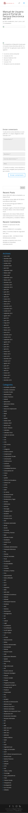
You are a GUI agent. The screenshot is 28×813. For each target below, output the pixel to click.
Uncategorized (7, 785)
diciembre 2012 (8, 334)
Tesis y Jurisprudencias (9, 775)
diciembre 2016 (8, 282)
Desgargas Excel (8, 511)
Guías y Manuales (8, 578)
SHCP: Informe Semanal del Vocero (13, 754)
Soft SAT (6, 761)
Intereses (6, 609)
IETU (5, 582)
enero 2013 (7, 332)
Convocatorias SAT (9, 470)
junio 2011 (6, 365)
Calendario (6, 430)
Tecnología (6, 773)
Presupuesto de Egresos (10, 685)
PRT (5, 694)
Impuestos (6, 587)
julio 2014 (6, 289)
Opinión (6, 659)
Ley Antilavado (7, 628)
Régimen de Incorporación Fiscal (12, 711)
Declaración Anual (8, 494)
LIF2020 (6, 637)
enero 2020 (7, 275)
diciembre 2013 (8, 306)
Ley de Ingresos (8, 630)
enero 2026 (7, 256)
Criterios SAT (7, 482)
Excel (5, 544)
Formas (6, 566)
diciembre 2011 (8, 358)
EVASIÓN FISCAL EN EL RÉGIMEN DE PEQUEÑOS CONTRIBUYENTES (12, 242)
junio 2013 (6, 320)
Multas (5, 642)
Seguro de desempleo (9, 749)
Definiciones (7, 504)
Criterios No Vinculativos (10, 480)
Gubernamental (8, 575)
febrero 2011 (7, 375)
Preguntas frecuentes (9, 682)
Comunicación (7, 459)
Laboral (6, 620)
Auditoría (6, 406)
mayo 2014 (7, 294)
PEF (5, 668)
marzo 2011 (7, 373)
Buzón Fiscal (7, 425)
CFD (5, 439)
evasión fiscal (7, 542)
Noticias (6, 649)
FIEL (5, 551)
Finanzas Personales (9, 556)
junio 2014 (6, 292)
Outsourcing (7, 661)
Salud (5, 740)
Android (6, 399)
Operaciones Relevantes (10, 656)
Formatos (6, 568)
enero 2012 (7, 356)
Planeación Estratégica (9, 673)
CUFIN (5, 485)
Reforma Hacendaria (9, 709)
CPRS (5, 475)
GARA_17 (5, 231)
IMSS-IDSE (6, 592)
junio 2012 (6, 346)
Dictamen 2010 (8, 516)
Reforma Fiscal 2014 (9, 706)
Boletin (5, 418)
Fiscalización (7, 561)
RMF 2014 (6, 732)
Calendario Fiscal (8, 432)
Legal (5, 623)
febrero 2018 (7, 280)
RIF (5, 723)
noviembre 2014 (8, 284)
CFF (5, 447)
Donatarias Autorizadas (10, 523)
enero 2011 (7, 377)
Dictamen (6, 513)
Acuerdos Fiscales (8, 392)
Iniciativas (6, 604)
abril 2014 (6, 296)
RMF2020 (6, 735)
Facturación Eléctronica (10, 549)
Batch (5, 411)
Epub (5, 535)
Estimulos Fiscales (8, 537)
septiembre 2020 (8, 270)
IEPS (5, 580)
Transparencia (7, 782)
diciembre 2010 (8, 380)
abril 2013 (6, 325)
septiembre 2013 (8, 313)
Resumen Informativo (9, 718)
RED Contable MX (9, 21)
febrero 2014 (7, 301)
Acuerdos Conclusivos (9, 389)
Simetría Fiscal (7, 756)
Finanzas (6, 554)
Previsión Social (8, 687)
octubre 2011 (7, 361)
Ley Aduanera (7, 625)
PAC (5, 663)
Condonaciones (8, 461)
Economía (6, 530)
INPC (5, 606)
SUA (5, 768)
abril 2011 (6, 370)
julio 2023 (6, 268)
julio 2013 (6, 318)
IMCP (5, 585)
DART (5, 489)
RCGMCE (6, 699)
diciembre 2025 (8, 258)
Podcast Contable (8, 678)
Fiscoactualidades (8, 563)
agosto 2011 (7, 363)
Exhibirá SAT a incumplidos (14, 229)
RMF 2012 (6, 730)
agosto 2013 (7, 315)
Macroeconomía (8, 640)
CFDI (5, 442)
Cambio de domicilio (9, 435)
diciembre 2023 (8, 265)
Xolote (4, 229)
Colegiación (7, 449)
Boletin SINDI (7, 420)
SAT (24, 21)
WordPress (18, 811)
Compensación (7, 454)
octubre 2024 (7, 263)
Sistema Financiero (8, 759)
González (5, 240)
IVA (5, 618)
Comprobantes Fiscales (10, 456)
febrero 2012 (7, 354)
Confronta (6, 463)
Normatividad (7, 647)
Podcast (6, 675)
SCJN (5, 744)
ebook (5, 525)
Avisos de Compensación (10, 408)
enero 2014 (7, 304)
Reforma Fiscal (7, 704)
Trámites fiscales (8, 780)
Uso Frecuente (7, 787)
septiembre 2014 (8, 287)
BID (5, 416)
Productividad (7, 692)
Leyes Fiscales (7, 632)
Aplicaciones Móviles (9, 404)
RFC (5, 720)
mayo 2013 (7, 323)
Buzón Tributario (8, 428)
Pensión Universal (8, 671)
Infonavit (6, 599)
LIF (4, 635)
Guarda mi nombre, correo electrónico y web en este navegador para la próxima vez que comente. (14, 169)
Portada (6, 680)
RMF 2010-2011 (8, 728)
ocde (5, 654)
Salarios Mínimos (8, 737)
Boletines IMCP (8, 423)
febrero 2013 (7, 330)
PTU (5, 697)
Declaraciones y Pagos (9, 499)
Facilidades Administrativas (10, 547)
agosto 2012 (7, 342)
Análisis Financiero (8, 397)
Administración (7, 394)
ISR (5, 616)
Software (6, 763)
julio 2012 (6, 344)
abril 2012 (6, 349)
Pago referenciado (8, 666)
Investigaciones (8, 613)
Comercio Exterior (8, 451)
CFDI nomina (7, 444)
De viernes (6, 492)
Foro (5, 573)
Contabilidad (7, 466)
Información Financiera (9, 601)
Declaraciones (7, 497)
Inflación (6, 597)
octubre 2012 (7, 337)
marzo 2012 (7, 351)
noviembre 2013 (8, 308)
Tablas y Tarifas (8, 771)
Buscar (22, 187)
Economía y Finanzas (9, 532)
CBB (5, 437)
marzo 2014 (7, 299)
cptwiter (6, 478)
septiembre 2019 (8, 277)
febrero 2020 (7, 273)
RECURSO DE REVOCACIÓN (11, 701)
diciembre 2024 (8, 261)
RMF (5, 725)
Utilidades (6, 790)
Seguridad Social (8, 747)
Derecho (6, 506)
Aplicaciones (7, 401)
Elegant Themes (17, 809)
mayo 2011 (7, 368)
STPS (5, 766)
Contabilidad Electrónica (10, 468)
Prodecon (6, 690)
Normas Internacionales (10, 644)
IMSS (5, 589)
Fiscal (5, 559)
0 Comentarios (7, 23)
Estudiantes (7, 540)
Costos (5, 473)
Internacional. (7, 611)
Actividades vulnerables (10, 387)
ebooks (6, 528)
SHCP (5, 752)
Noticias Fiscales (8, 651)
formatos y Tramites (9, 570)
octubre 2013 (7, 311)
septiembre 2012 (8, 339)
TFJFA (5, 778)
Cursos (5, 487)
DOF (5, 520)
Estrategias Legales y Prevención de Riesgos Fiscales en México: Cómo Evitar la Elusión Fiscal (14, 209)
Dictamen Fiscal (8, 518)
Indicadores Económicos (10, 594)
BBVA (5, 413)
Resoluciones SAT (8, 713)
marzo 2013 (7, 327)
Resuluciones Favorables (10, 716)
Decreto (6, 501)
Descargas (6, 508)
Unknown (5, 236)
